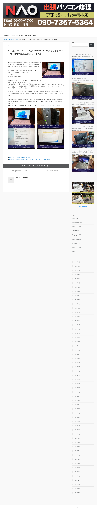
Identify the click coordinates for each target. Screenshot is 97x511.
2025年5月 (77, 325)
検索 (73, 42)
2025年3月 (77, 333)
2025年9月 (77, 308)
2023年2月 (77, 438)
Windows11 (12, 159)
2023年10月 (77, 404)
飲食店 (18, 159)
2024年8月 (77, 362)
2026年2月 (77, 287)
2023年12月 (77, 396)
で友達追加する (52, 171)
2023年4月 (77, 429)
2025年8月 (77, 312)
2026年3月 (77, 283)
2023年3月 (77, 434)
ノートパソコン (39, 159)
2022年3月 (77, 476)
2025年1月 (77, 341)
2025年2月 (77, 337)
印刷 (48, 159)
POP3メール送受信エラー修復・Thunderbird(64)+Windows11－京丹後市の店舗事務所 (82, 80)
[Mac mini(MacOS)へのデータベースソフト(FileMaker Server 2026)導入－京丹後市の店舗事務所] (83, 67)
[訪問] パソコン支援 (14, 157)
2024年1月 (77, 392)
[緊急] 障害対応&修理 (77, 222)
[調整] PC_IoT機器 (26, 157)
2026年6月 (77, 270)
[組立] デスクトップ (76, 243)
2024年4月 (77, 379)
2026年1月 (77, 291)
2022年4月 (77, 471)
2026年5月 (77, 274)
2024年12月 (77, 346)
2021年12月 (77, 480)
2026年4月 (77, 278)
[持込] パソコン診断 (76, 239)
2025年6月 (77, 320)
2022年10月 (77, 450)
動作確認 (22, 159)
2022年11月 (77, 446)
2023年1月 (77, 442)
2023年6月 (77, 421)
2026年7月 (77, 266)
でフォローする (19, 171)
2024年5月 (77, 375)
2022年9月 (77, 455)
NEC (45, 159)
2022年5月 (77, 467)
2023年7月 (77, 417)
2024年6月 (77, 371)
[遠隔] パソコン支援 (76, 247)
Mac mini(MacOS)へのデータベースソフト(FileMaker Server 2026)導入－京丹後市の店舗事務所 (82, 56)
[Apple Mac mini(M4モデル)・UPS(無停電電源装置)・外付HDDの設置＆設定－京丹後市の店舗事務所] (83, 115)
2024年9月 (77, 358)
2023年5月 (77, 425)
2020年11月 (77, 492)
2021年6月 (77, 484)
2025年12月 (77, 295)
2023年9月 (77, 408)
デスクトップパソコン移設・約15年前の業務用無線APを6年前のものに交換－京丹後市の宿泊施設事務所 (82, 128)
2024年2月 (77, 387)
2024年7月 (77, 367)
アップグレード (30, 159)
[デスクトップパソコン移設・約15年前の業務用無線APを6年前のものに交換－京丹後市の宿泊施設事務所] (83, 139)
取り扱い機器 (20, 35)
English (35, 35)
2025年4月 (77, 329)
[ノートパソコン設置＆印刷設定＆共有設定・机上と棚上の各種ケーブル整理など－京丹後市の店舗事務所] (83, 163)
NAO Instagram (83, 206)
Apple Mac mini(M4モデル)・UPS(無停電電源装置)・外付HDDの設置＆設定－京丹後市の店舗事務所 (83, 104)
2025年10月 (77, 304)
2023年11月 (77, 400)
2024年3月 (77, 383)
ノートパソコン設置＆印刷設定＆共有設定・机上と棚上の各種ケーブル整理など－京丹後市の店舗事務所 (82, 152)
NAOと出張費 (28, 35)
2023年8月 (77, 413)
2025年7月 (77, 316)
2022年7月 (77, 463)
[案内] (73, 251)
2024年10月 (77, 354)
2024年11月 (77, 350)
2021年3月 (77, 488)
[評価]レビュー (75, 218)
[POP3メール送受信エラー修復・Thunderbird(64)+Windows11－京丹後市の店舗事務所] (83, 91)
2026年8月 (77, 262)
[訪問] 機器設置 (75, 230)
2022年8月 (77, 459)
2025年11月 (77, 299)
